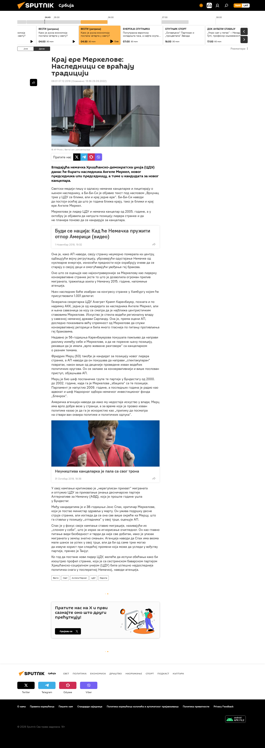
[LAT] (246, 5)
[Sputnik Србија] (37, 10)
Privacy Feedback (223, 706)
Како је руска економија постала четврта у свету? (53, 34)
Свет (65, 578)
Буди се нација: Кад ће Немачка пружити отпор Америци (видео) (102, 233)
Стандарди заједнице (89, 706)
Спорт (150, 673)
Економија (98, 673)
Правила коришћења (42, 706)
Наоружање (133, 673)
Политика (80, 673)
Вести (56, 578)
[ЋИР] (238, 5)
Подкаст (163, 673)
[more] (154, 244)
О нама (21, 706)
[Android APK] (235, 720)
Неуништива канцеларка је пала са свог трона (97, 471)
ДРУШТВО (115, 673)
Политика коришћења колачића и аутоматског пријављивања (142, 706)
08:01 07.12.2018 (60, 81)
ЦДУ (93, 578)
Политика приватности (196, 706)
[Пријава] (217, 5)
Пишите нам (66, 706)
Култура (178, 673)
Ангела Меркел (79, 578)
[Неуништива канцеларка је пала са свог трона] (105, 443)
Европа (103, 578)
